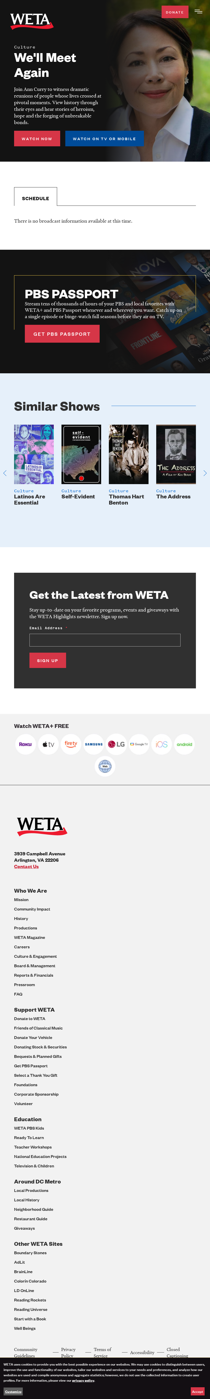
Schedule (35, 198)
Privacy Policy (68, 1352)
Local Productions (31, 1190)
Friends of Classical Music (38, 1028)
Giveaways (24, 1228)
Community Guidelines (25, 1352)
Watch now (37, 138)
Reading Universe (30, 1309)
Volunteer (23, 1103)
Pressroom (24, 984)
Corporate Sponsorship (36, 1094)
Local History (26, 1200)
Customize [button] (13, 1391)
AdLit (19, 1262)
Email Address (46, 628)
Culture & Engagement (35, 956)
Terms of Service (102, 1352)
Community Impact (32, 909)
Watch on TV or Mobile (104, 138)
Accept (197, 1391)
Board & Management (34, 965)
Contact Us (26, 866)
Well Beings (25, 1328)
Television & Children (34, 1166)
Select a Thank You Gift (35, 1075)
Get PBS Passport (31, 1066)
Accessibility (142, 1352)
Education (27, 1119)
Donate (175, 12)
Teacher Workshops (33, 1147)
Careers (22, 947)
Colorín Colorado (30, 1281)
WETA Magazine (29, 937)
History (21, 918)
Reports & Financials (33, 975)
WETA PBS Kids (29, 1128)
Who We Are (30, 890)
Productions (25, 928)
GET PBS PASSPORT (62, 333)
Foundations (25, 1084)
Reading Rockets (30, 1300)
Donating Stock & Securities (40, 1047)
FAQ (18, 994)
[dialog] (105, 1378)
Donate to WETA (29, 1018)
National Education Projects (40, 1156)
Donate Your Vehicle (33, 1037)
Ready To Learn (29, 1137)
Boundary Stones (30, 1252)
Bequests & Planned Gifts (38, 1056)
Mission (21, 899)
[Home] (32, 23)
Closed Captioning (177, 1352)
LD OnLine (24, 1290)
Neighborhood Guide (33, 1209)
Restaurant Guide (30, 1219)
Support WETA (34, 1009)
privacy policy (83, 1380)
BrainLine (23, 1271)
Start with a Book (30, 1319)
